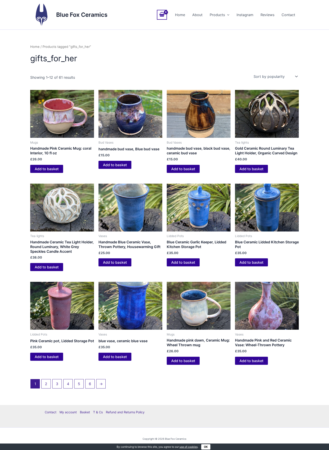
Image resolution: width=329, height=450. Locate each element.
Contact (288, 15)
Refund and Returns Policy (125, 412)
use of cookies (188, 446)
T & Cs (98, 412)
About (197, 15)
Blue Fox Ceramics (81, 14)
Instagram (245, 15)
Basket (85, 412)
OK (206, 446)
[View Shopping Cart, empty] (162, 15)
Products (217, 15)
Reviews (267, 15)
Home (180, 15)
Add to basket (47, 169)
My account (68, 412)
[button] (227, 15)
